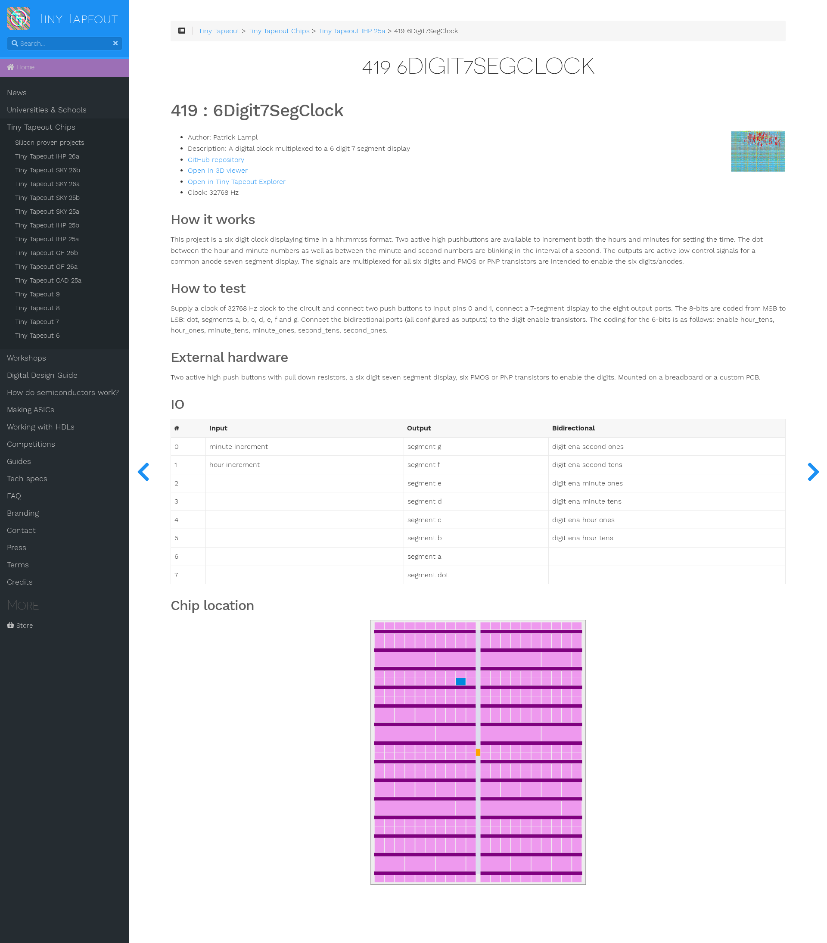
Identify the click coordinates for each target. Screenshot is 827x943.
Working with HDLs (41, 427)
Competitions (31, 444)
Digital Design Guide (42, 375)
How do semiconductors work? (63, 392)
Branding (23, 513)
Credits (20, 582)
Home (24, 67)
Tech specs (27, 478)
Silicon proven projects (49, 142)
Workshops (26, 358)
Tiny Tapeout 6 (37, 335)
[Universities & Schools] (143, 471)
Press (16, 547)
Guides (19, 461)
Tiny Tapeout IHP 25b (47, 225)
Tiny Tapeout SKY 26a (47, 184)
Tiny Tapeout (219, 31)
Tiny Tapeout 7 (37, 322)
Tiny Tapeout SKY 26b (47, 170)
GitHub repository (216, 160)
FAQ (14, 496)
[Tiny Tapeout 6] (813, 471)
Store (23, 625)
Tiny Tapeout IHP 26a (47, 156)
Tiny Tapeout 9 (37, 294)
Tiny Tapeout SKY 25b (47, 198)
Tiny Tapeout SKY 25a (47, 211)
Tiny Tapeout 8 (37, 308)
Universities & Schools (47, 110)
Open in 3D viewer (218, 170)
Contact (21, 530)
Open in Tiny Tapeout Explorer (237, 182)
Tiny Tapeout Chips (41, 127)
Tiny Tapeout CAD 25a (48, 280)
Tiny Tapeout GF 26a (46, 267)
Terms (18, 564)
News (17, 92)
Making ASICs (30, 409)
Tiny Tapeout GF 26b (46, 253)
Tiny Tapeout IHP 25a (47, 239)
